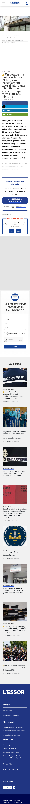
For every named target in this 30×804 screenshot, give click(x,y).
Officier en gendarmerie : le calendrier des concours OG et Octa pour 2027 (15, 668)
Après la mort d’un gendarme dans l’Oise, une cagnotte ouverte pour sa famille (14, 473)
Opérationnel (7, 506)
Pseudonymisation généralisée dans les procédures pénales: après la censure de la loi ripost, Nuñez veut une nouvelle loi (15, 513)
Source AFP (7, 520)
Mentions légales (7, 800)
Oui (11, 231)
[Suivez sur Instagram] (14, 787)
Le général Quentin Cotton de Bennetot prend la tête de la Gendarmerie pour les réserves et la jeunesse (14, 435)
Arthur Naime (8, 441)
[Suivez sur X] (7, 787)
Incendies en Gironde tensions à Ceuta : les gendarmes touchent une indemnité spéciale (12, 395)
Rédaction (6, 99)
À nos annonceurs (17, 802)
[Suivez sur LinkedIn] (10, 787)
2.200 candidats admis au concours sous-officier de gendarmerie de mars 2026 (13, 590)
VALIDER (15, 347)
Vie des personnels (19, 40)
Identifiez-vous (21, 207)
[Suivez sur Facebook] (4, 787)
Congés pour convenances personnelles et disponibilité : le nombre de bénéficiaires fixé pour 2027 (14, 629)
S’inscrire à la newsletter (10, 769)
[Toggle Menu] (3, 3)
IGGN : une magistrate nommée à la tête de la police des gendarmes (14, 553)
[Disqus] (15, 263)
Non (18, 231)
